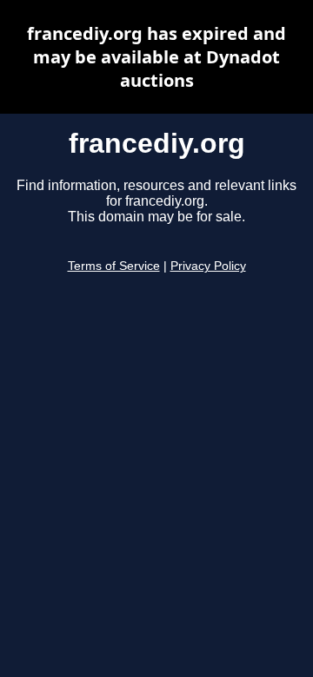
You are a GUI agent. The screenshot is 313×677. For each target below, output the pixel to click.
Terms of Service (114, 266)
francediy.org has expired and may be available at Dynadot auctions (156, 57)
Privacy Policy (208, 266)
